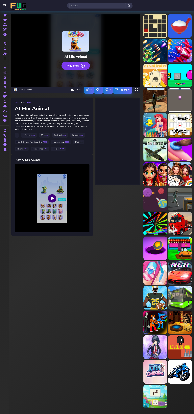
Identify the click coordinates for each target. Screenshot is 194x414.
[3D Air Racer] (155, 100)
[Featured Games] (4, 29)
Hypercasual (61, 142)
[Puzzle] (4, 53)
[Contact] (4, 135)
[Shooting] (4, 77)
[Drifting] (4, 116)
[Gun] (4, 96)
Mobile (58, 149)
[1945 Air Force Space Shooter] (180, 50)
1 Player (27, 102)
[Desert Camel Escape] (180, 322)
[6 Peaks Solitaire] (180, 125)
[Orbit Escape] (155, 199)
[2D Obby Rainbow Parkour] (180, 75)
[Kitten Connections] (155, 372)
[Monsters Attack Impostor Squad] (155, 322)
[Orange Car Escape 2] (180, 248)
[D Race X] (180, 372)
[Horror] (4, 106)
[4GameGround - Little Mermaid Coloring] (155, 125)
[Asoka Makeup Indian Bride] (155, 174)
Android (60, 135)
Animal (77, 135)
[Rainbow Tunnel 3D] (155, 223)
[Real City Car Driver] (180, 298)
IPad (79, 142)
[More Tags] (4, 120)
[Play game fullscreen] (136, 89)
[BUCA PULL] (155, 248)
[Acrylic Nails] (180, 149)
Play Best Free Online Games (18, 5)
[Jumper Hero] (155, 298)
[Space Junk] (180, 199)
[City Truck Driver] (180, 223)
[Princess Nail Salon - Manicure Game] (155, 273)
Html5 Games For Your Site (31, 142)
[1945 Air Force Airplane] (155, 50)
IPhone (21, 149)
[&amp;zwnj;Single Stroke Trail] (155, 26)
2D (44, 135)
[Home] (4, 14)
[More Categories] (4, 58)
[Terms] (4, 140)
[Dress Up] (4, 67)
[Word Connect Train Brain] (155, 396)
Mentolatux (40, 149)
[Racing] (4, 43)
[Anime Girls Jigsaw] (155, 347)
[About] (4, 144)
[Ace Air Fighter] (155, 149)
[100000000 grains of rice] (180, 26)
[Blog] (4, 130)
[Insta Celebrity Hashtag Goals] (180, 174)
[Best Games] (4, 24)
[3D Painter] (180, 100)
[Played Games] (4, 34)
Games (17, 102)
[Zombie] (4, 82)
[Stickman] (4, 87)
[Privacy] (4, 149)
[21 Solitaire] (155, 75)
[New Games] (4, 19)
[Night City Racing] (180, 273)
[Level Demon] (180, 347)
